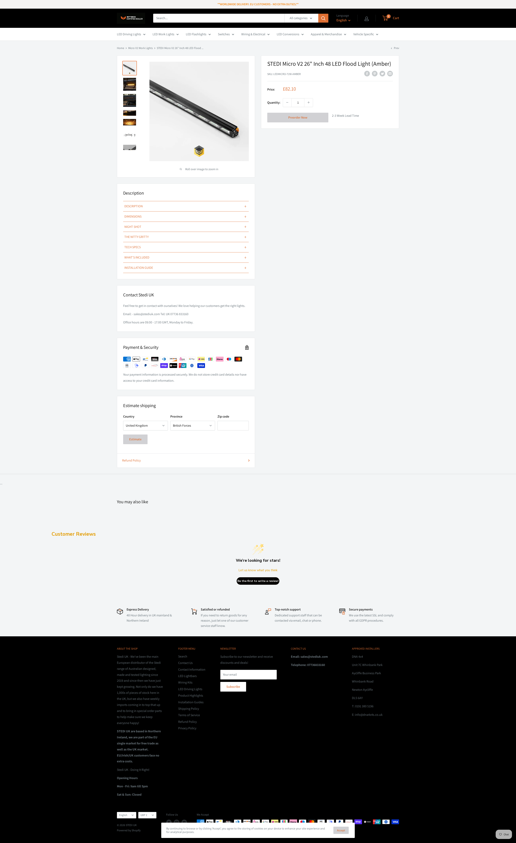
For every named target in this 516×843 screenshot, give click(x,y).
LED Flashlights (196, 34)
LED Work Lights (163, 34)
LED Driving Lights (129, 34)
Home (120, 48)
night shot (185, 226)
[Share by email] (390, 73)
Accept (341, 830)
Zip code (223, 416)
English (123, 815)
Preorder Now (297, 117)
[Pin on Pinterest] (375, 73)
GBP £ (143, 815)
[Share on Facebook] (367, 73)
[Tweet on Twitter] (382, 73)
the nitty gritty (185, 237)
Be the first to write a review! (258, 581)
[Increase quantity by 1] (308, 102)
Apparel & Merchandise (326, 34)
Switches (224, 34)
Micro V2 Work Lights (140, 48)
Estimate (135, 439)
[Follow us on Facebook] (169, 822)
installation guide (185, 268)
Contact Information (191, 669)
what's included (185, 257)
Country (128, 416)
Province (176, 416)
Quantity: (273, 102)
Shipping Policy (188, 708)
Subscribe (233, 687)
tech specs (185, 247)
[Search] (323, 18)
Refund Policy (131, 460)
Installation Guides (191, 702)
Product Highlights (190, 695)
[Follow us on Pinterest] (184, 822)
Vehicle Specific (363, 34)
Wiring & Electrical (253, 34)
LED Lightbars (187, 676)
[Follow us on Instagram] (176, 822)
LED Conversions (288, 34)
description (185, 206)
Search (182, 656)
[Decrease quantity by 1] (287, 102)
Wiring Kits (185, 682)
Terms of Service (189, 715)
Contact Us (185, 663)
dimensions (185, 216)
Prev (396, 48)
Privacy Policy (187, 728)
